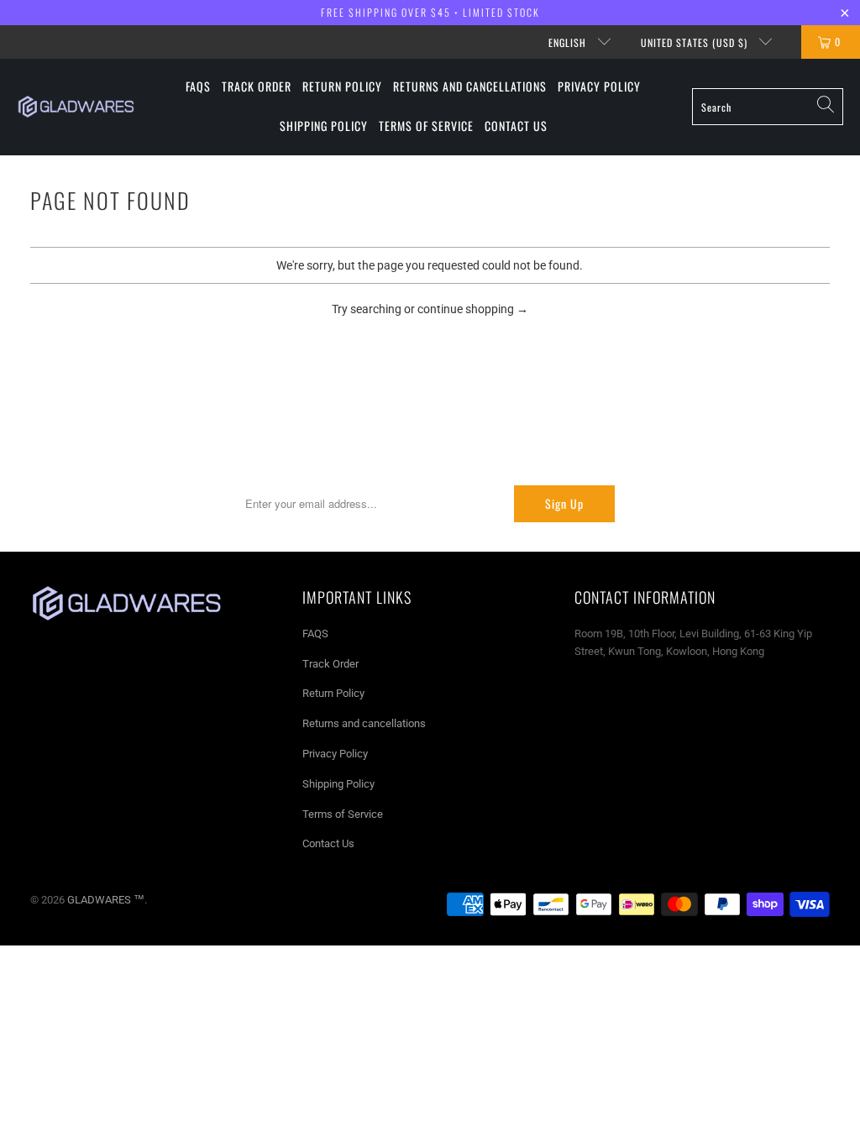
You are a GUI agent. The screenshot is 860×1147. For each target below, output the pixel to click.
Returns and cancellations (364, 723)
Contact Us (328, 843)
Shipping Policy (338, 784)
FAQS (315, 633)
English (569, 42)
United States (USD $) (696, 42)
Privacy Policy (335, 753)
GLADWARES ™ (105, 899)
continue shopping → (472, 309)
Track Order (330, 663)
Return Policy (333, 693)
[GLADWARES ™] (75, 107)
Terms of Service (342, 814)
